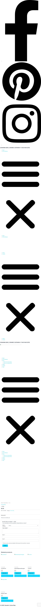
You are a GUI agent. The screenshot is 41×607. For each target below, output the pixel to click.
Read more (4, 573)
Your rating (4, 526)
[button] (20, 194)
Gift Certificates (5, 151)
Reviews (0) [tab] (3, 515)
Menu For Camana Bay (8, 455)
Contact (3, 254)
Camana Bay (6, 502)
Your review (5, 528)
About (3, 235)
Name (3, 534)
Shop (3, 460)
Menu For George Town (8, 363)
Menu (3, 360)
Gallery (3, 252)
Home (2, 502)
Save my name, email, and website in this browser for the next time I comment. (16, 543)
